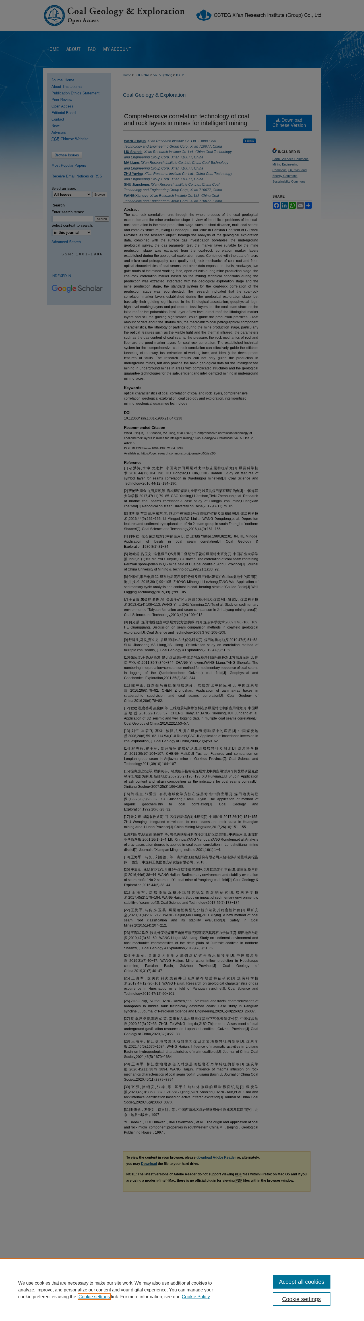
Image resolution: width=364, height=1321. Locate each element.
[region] (182, 1289)
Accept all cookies (301, 1282)
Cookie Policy (196, 1296)
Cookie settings (94, 1296)
